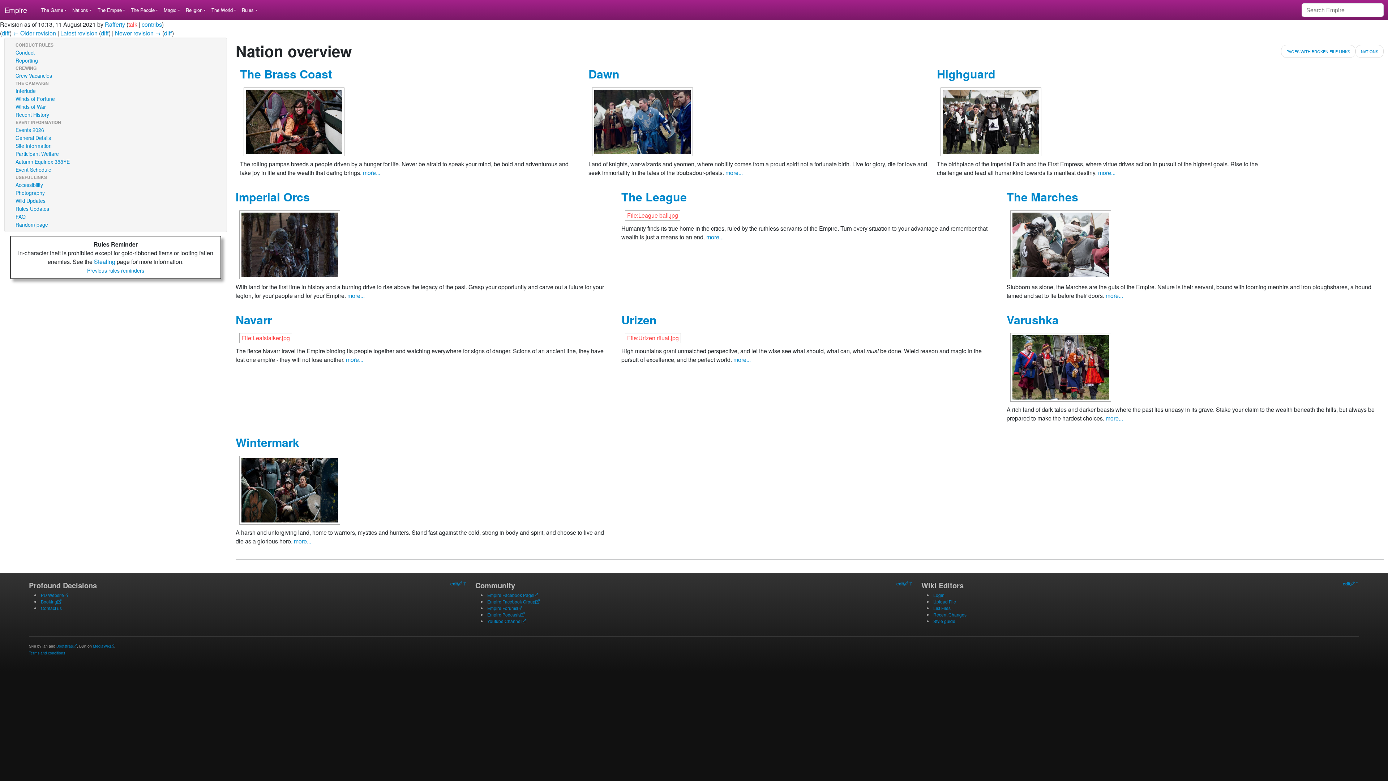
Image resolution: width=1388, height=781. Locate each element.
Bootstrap (64, 646)
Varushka (1033, 319)
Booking (49, 601)
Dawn (604, 73)
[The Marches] (1060, 244)
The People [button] (143, 10)
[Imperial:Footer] (460, 583)
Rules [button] (248, 10)
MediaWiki (101, 646)
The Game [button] (52, 10)
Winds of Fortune (35, 98)
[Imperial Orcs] (289, 244)
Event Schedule (33, 169)
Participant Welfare (37, 153)
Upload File (944, 601)
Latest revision (79, 33)
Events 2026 (30, 129)
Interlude (26, 90)
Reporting (27, 60)
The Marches (1042, 196)
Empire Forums (502, 608)
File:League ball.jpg (652, 215)
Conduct (25, 52)
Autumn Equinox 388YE (43, 161)
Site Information (34, 145)
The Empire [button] (110, 10)
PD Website (52, 595)
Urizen (639, 319)
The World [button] (222, 10)
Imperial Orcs (273, 196)
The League (654, 196)
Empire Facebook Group (511, 601)
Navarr (254, 319)
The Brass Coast (286, 73)
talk (132, 24)
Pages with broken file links (1318, 51)
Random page (32, 224)
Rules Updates (32, 208)
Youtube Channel (504, 621)
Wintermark (267, 442)
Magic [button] (170, 10)
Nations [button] (80, 10)
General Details (33, 137)
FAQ (21, 216)
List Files (942, 608)
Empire (15, 10)
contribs (152, 24)
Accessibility (29, 184)
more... (371, 172)
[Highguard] (991, 121)
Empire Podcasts (503, 614)
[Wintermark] (289, 489)
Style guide (944, 621)
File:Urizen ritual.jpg (653, 338)
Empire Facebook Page (510, 595)
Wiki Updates (31, 200)
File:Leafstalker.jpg (265, 338)
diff (6, 33)
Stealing (104, 261)
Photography (30, 192)
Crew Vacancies (34, 75)
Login (938, 595)
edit (454, 583)
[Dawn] (642, 121)
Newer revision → (138, 33)
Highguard (966, 73)
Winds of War (31, 106)
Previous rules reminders (115, 270)
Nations (1369, 51)
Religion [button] (194, 10)
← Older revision (34, 33)
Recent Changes (950, 614)
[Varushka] (1060, 366)
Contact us (51, 608)
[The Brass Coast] (294, 121)
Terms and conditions (47, 653)
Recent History (32, 114)
